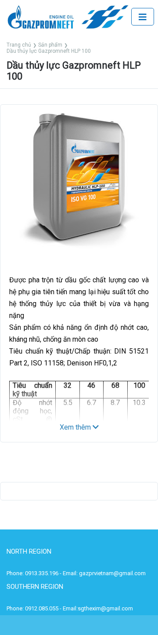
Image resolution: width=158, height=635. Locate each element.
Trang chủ (19, 45)
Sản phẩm (50, 45)
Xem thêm (76, 427)
